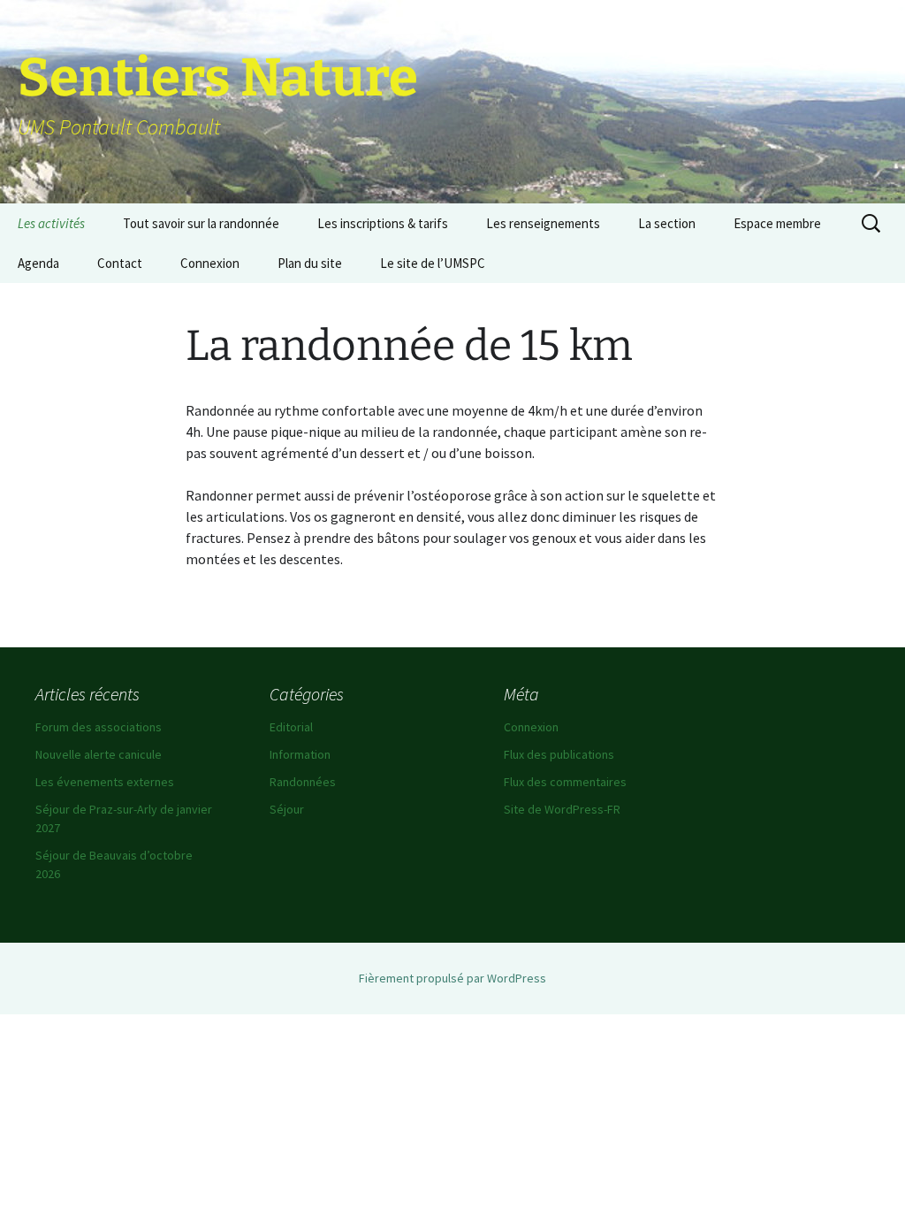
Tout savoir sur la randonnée (201, 223)
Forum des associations (98, 727)
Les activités (51, 223)
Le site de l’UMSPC (432, 263)
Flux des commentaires (565, 782)
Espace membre (777, 223)
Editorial (291, 727)
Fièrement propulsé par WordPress (452, 978)
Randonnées (303, 782)
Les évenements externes (104, 782)
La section (667, 223)
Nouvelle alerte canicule (98, 754)
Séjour (287, 809)
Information (300, 754)
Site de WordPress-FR (562, 809)
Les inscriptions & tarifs (382, 223)
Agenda (38, 263)
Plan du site (310, 263)
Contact (119, 263)
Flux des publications (559, 754)
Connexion (210, 263)
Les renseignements (543, 223)
